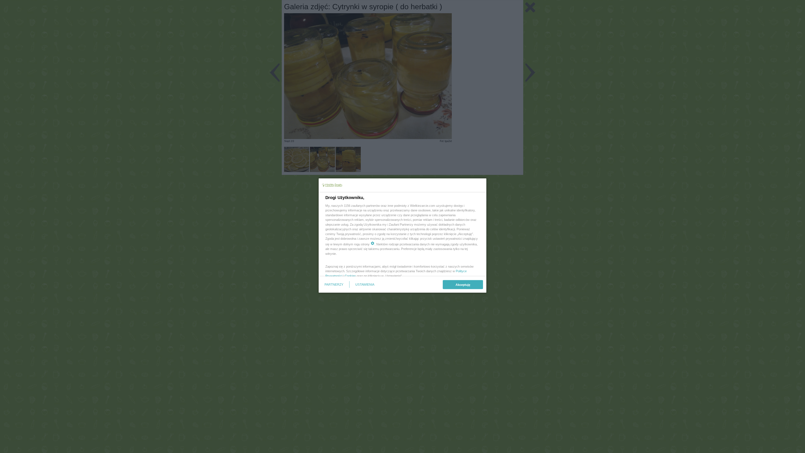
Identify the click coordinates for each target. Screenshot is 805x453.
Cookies (350, 275)
